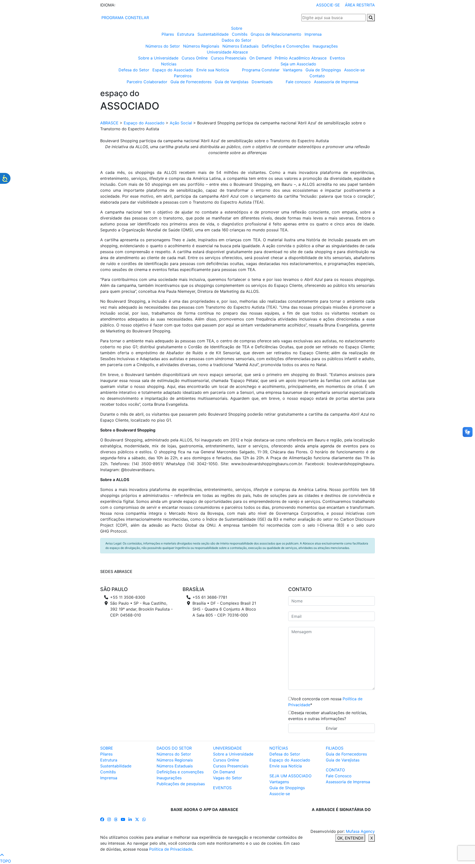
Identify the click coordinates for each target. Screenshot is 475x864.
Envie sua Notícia (212, 69)
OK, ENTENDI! (350, 838)
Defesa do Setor (134, 69)
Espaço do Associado (172, 69)
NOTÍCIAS (278, 748)
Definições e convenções (180, 771)
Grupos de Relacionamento (276, 34)
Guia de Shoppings (323, 69)
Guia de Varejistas (231, 81)
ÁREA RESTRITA (360, 4)
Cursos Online (195, 57)
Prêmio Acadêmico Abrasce (301, 57)
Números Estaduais (240, 46)
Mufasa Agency (360, 831)
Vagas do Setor (227, 777)
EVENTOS (222, 787)
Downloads (262, 81)
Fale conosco (298, 81)
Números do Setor (162, 46)
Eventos (337, 57)
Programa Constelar (261, 69)
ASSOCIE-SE (328, 4)
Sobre (236, 28)
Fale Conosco (339, 775)
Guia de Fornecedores (191, 81)
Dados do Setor (236, 40)
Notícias (168, 63)
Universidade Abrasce (227, 52)
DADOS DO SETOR (174, 748)
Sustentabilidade (213, 34)
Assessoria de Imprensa (336, 81)
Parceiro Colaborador (147, 81)
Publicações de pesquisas (181, 783)
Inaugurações (325, 46)
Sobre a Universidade (158, 57)
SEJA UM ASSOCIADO (290, 775)
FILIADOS (334, 748)
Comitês (239, 34)
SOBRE (106, 748)
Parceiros (182, 75)
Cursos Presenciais (228, 57)
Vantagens (292, 69)
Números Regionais (201, 46)
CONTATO (335, 769)
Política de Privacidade (170, 849)
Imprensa (313, 34)
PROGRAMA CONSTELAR (124, 17)
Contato (317, 75)
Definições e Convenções (285, 46)
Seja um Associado (298, 63)
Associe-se (354, 69)
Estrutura (185, 34)
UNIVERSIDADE (227, 748)
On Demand (260, 57)
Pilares (168, 34)
